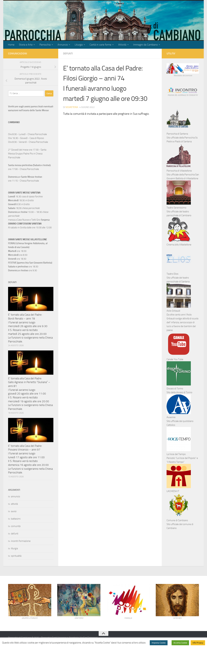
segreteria (71, 107)
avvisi (13, 511)
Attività (122, 44)
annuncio (15, 496)
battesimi (16, 518)
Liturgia (79, 44)
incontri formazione (21, 541)
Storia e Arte (26, 44)
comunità (15, 526)
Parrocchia (45, 44)
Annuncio (63, 44)
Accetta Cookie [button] (180, 643)
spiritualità (16, 555)
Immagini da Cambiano (145, 44)
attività (14, 503)
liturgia (14, 548)
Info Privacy (198, 643)
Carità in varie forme (100, 44)
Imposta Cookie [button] (159, 643)
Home (11, 44)
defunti (68, 53)
